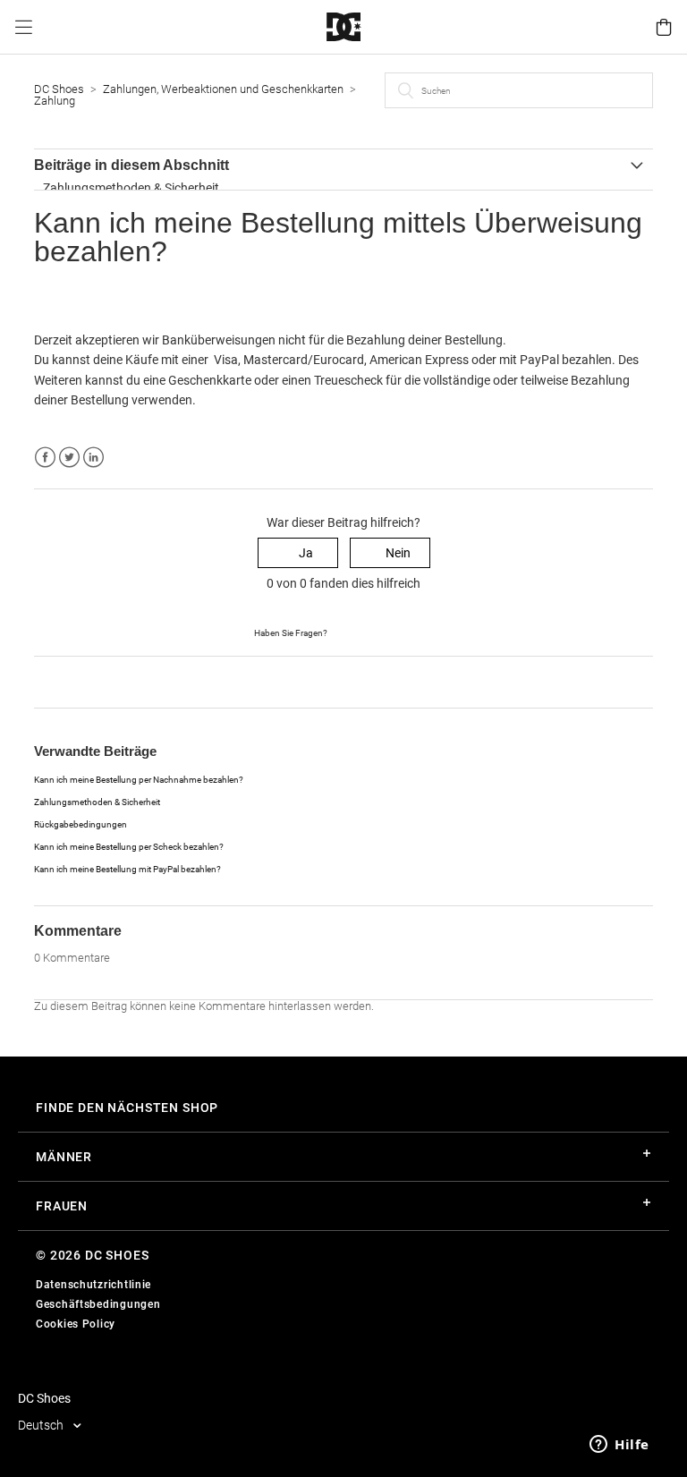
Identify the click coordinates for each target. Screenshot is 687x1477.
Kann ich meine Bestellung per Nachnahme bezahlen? (138, 780)
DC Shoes (59, 89)
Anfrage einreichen (381, 631)
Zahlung (54, 100)
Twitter (69, 457)
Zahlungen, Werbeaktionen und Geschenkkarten (223, 89)
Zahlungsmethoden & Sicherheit (131, 188)
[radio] (298, 553)
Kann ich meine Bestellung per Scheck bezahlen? (129, 847)
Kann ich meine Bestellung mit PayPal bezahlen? (127, 869)
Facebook (45, 457)
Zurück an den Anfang (95, 681)
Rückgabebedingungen (80, 824)
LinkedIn (93, 457)
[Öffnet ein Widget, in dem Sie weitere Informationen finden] (619, 1445)
